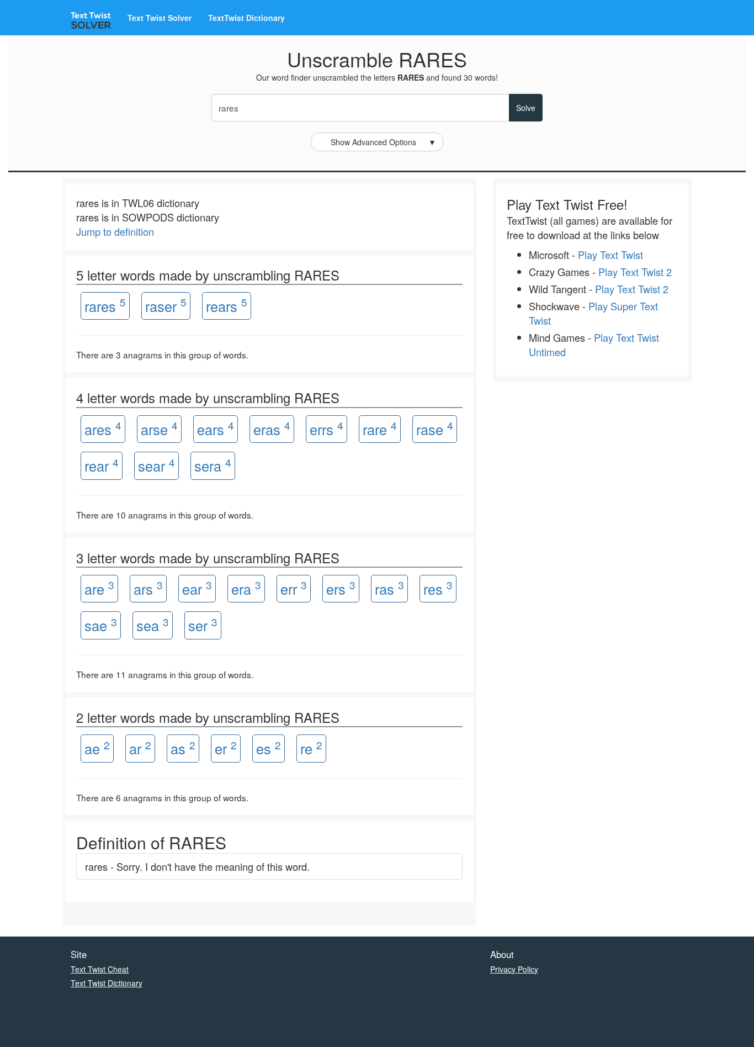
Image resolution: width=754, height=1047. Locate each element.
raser (166, 305)
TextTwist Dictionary (246, 17)
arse (159, 428)
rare (380, 428)
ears (215, 428)
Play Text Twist (610, 254)
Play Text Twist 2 (635, 272)
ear (197, 588)
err (293, 588)
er (226, 748)
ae (97, 748)
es (268, 748)
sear (156, 465)
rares (105, 305)
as (183, 748)
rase (434, 428)
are (99, 588)
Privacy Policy (514, 969)
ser (202, 625)
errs (326, 428)
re (311, 748)
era (246, 588)
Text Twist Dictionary (106, 982)
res (438, 588)
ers (340, 588)
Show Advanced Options (384, 141)
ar (140, 748)
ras (389, 588)
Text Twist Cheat (100, 969)
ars (148, 588)
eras (271, 428)
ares (102, 428)
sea (152, 625)
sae (100, 625)
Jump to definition (115, 231)
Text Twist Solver (160, 17)
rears (226, 305)
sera (212, 465)
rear (101, 465)
